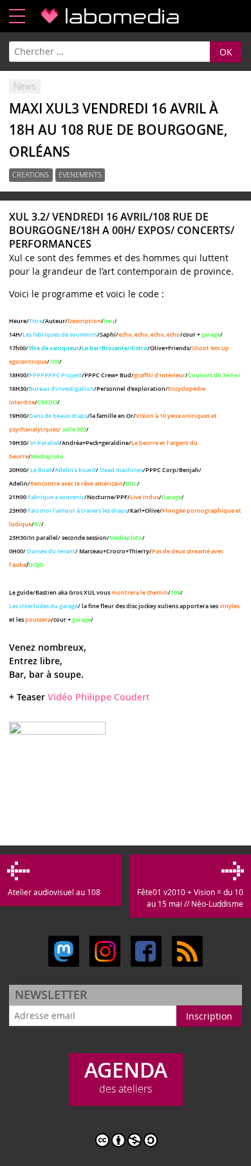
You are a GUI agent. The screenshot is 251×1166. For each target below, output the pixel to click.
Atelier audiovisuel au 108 (53, 892)
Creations (30, 175)
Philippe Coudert (112, 697)
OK (225, 52)
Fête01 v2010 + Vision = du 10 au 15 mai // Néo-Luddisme (189, 898)
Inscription (209, 1016)
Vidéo (60, 697)
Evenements (80, 175)
